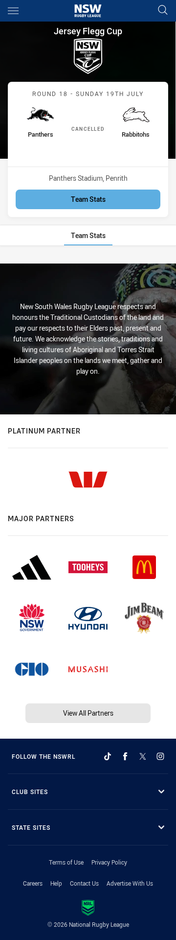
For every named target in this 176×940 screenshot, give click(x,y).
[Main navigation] (13, 10)
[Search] (162, 10)
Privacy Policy (109, 862)
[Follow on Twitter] (143, 756)
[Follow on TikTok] (107, 756)
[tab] (88, 235)
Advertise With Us (130, 883)
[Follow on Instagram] (160, 756)
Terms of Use (66, 862)
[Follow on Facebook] (125, 756)
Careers (33, 883)
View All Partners (88, 713)
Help (56, 883)
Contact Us (84, 883)
